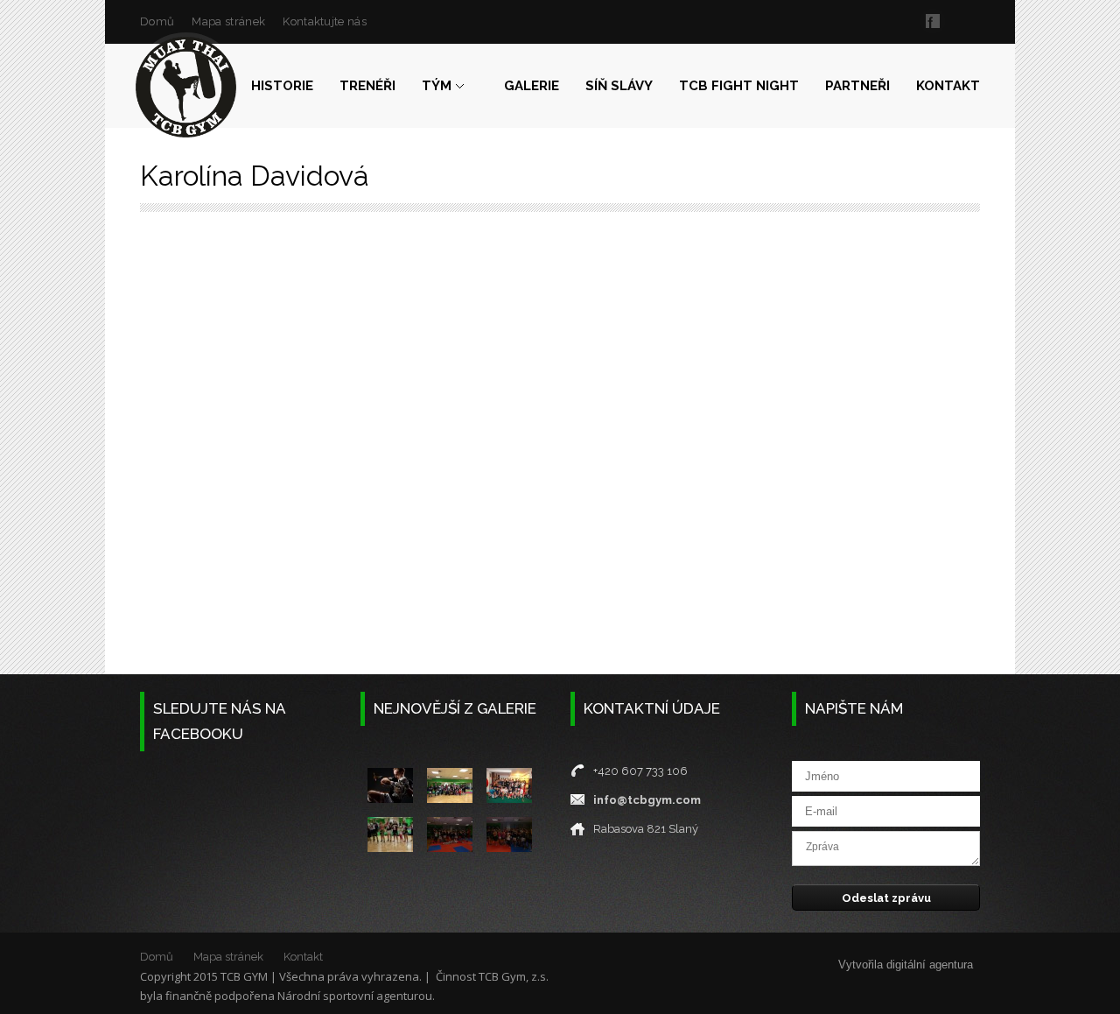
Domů (157, 21)
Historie (282, 86)
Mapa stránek (228, 21)
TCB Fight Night (739, 86)
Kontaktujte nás (325, 21)
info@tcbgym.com (647, 799)
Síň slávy (619, 86)
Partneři (857, 86)
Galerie (531, 86)
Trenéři (368, 86)
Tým (437, 86)
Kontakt (948, 86)
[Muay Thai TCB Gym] (186, 87)
